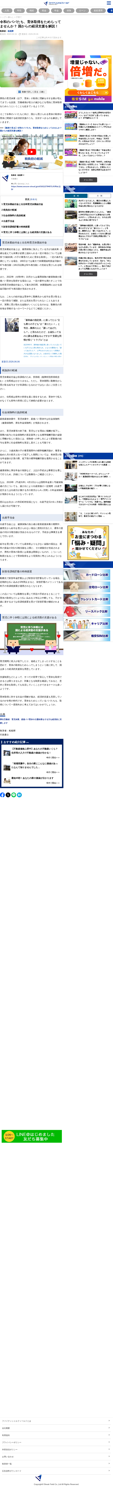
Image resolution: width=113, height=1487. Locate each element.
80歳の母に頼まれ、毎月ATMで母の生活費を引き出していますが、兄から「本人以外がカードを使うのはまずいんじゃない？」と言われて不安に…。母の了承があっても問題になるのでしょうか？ (95, 263)
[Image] (32, 1136)
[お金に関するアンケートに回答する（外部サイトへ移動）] (88, 543)
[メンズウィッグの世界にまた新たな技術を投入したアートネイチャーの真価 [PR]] (89, 468)
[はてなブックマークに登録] (19, 795)
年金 (56, 10)
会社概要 (6, 1428)
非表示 (33, 199)
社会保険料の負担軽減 (13, 215)
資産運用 (98, 10)
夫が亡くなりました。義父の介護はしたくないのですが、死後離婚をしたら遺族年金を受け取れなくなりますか (95, 203)
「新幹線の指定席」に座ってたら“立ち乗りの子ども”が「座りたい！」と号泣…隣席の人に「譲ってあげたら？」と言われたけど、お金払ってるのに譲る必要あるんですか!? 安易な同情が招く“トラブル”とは (95, 232)
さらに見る (88, 180)
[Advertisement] (31, 991)
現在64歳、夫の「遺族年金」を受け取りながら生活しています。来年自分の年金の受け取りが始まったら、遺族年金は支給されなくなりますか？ (95, 248)
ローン (82, 10)
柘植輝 (11, 31)
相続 (31, 10)
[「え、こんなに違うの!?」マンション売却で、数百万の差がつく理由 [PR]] (89, 521)
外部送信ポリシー (10, 1449)
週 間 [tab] (76, 196)
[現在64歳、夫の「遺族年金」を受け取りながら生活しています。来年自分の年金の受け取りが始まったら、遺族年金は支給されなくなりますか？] (71, 247)
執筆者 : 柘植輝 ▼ (18, 175)
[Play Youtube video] (31, 152)
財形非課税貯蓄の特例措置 (16, 227)
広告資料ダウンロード (11, 1471)
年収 (19, 10)
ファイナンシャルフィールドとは (16, 1421)
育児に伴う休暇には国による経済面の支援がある (27, 232)
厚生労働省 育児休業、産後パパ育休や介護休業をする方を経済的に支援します (31, 721)
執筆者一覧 (7, 1464)
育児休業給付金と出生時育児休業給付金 (22, 204)
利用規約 (6, 1435)
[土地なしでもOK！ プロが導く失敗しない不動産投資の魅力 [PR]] (89, 491)
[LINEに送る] (13, 795)
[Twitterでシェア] (8, 795)
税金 (44, 10)
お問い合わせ (8, 1456)
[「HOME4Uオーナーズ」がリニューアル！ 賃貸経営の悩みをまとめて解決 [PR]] (89, 480)
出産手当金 (8, 221)
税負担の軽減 (9, 210)
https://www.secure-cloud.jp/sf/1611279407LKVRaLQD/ (35, 187)
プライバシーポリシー (11, 1442)
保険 (69, 10)
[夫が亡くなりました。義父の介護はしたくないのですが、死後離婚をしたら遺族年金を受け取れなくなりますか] (71, 203)
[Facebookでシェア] (2, 795)
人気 (7, 10)
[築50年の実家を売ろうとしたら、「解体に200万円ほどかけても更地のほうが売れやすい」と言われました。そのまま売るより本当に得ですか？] (71, 215)
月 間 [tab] (99, 196)
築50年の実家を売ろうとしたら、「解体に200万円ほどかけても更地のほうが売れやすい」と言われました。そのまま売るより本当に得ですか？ (95, 216)
